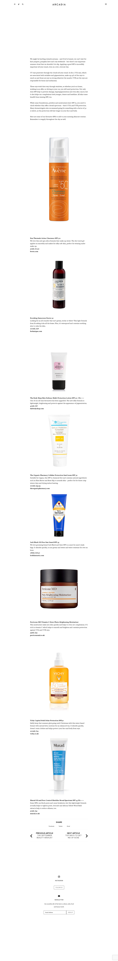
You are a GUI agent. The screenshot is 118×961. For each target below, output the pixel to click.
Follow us (59, 887)
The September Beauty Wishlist (44, 835)
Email (68, 826)
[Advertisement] (59, 42)
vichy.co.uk (34, 734)
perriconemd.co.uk (37, 635)
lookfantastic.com (37, 555)
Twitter (61, 826)
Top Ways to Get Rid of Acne (73, 835)
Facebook (51, 826)
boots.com (34, 251)
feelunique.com (36, 331)
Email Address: (49, 912)
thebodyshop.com (37, 408)
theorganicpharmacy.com (40, 488)
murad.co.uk (35, 813)
